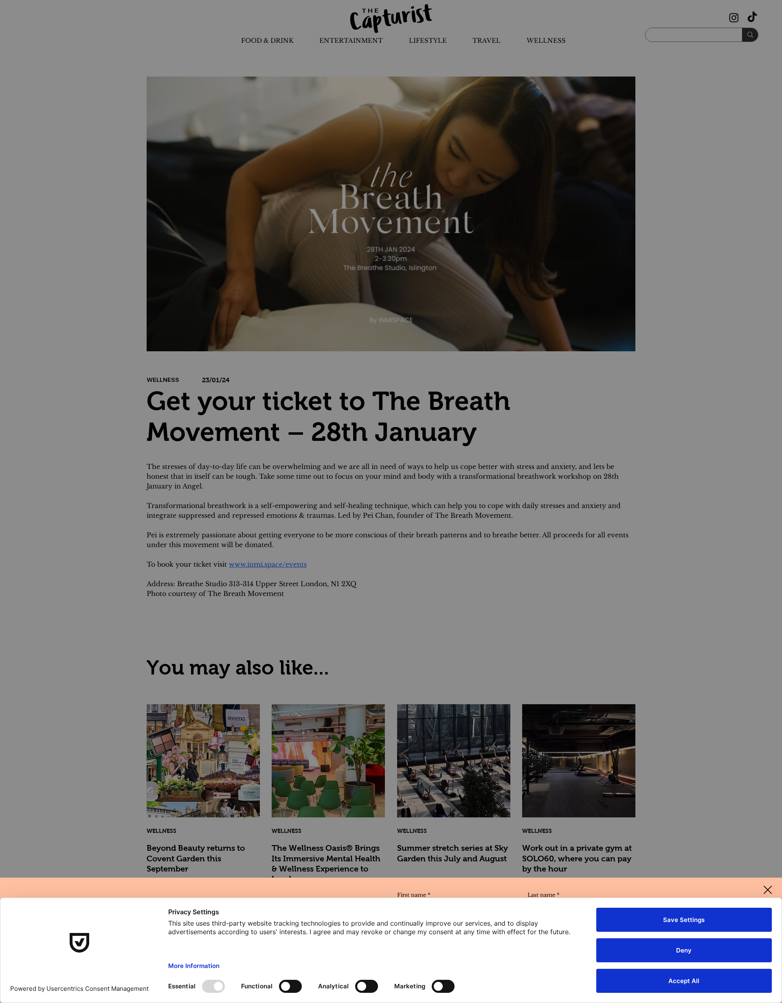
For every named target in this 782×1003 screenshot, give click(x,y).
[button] (768, 890)
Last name (543, 895)
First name (414, 895)
